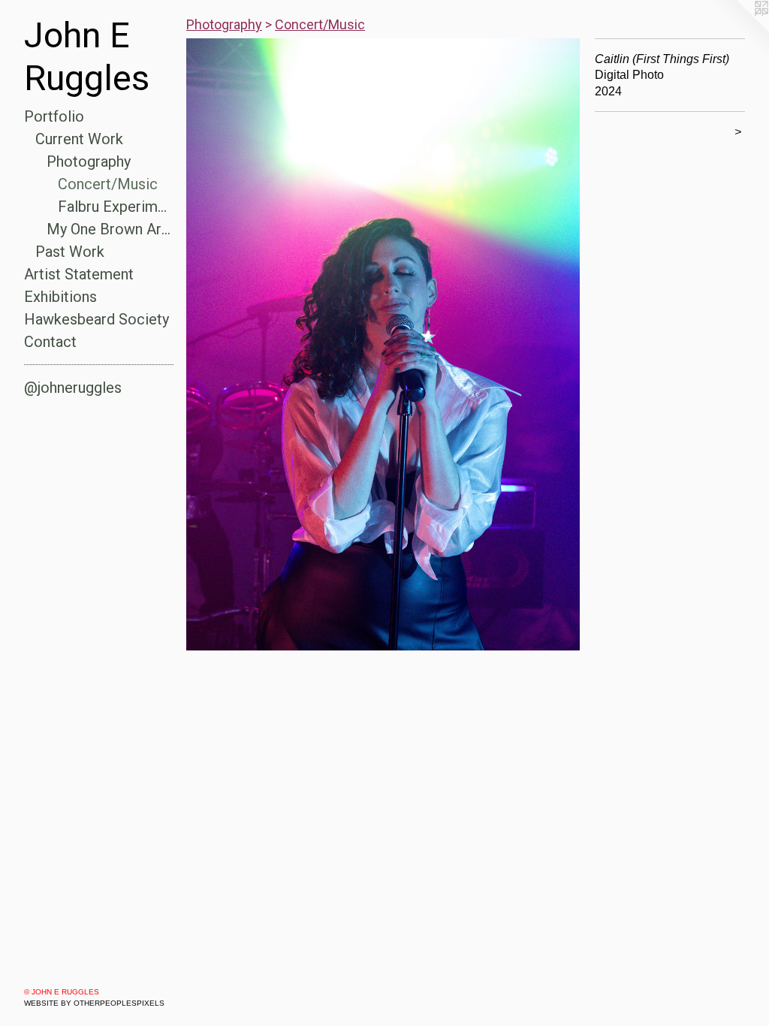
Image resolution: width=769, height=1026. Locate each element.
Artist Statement (79, 274)
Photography (89, 161)
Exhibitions (60, 297)
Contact (50, 342)
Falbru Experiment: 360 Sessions (116, 207)
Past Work (69, 252)
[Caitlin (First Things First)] (383, 344)
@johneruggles (73, 388)
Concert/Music (108, 184)
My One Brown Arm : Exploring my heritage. (110, 229)
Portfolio (54, 116)
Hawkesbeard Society (96, 319)
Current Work (79, 139)
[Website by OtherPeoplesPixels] (739, 30)
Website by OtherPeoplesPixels (94, 1003)
